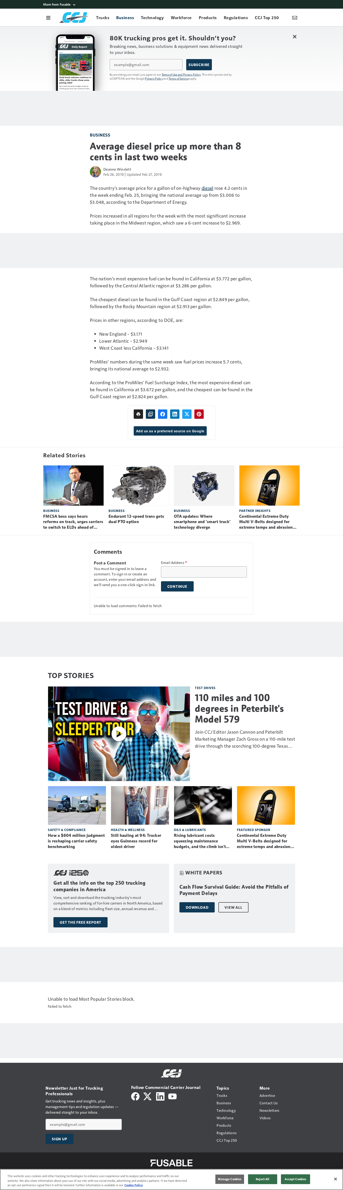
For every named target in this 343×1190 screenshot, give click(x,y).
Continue (177, 586)
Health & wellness (128, 830)
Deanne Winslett (117, 169)
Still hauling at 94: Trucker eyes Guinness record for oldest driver (136, 841)
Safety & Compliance (67, 830)
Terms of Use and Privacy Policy (181, 74)
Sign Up (59, 1139)
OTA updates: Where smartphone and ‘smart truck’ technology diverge (202, 522)
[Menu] (48, 17)
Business (100, 134)
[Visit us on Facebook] (135, 1095)
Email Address (174, 562)
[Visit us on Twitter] (147, 1095)
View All (233, 907)
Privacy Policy (154, 78)
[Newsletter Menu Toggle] (295, 17)
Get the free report (80, 922)
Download (197, 907)
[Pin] (199, 414)
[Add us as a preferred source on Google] (150, 414)
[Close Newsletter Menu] (295, 36)
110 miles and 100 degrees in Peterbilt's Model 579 (239, 708)
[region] (171, 1179)
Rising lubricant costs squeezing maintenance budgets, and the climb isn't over (200, 841)
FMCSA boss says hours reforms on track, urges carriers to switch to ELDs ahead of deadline (73, 522)
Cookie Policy (133, 1185)
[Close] (335, 1179)
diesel (208, 188)
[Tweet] (187, 414)
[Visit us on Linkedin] (160, 1095)
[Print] (138, 414)
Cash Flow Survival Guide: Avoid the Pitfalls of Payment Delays (234, 890)
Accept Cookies (295, 1179)
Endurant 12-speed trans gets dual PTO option (136, 519)
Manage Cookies (229, 1179)
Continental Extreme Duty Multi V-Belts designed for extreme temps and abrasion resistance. (266, 522)
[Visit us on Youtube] (172, 1095)
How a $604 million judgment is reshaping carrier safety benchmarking (76, 841)
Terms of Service (179, 78)
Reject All (262, 1179)
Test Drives (205, 688)
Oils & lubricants (190, 830)
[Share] (162, 414)
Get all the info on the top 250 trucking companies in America (99, 886)
